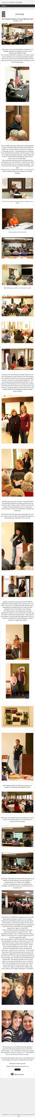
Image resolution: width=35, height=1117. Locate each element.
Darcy (27, 1066)
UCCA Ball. (19, 14)
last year (24, 919)
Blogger (30, 1114)
